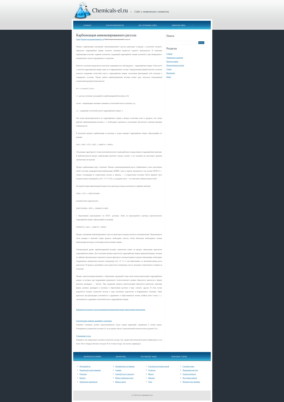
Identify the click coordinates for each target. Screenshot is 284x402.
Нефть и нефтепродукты (124, 378)
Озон (150, 381)
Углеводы (151, 370)
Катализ (82, 378)
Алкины (118, 370)
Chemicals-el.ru (110, 10)
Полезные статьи (179, 356)
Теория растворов (189, 374)
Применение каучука (190, 370)
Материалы (170, 73)
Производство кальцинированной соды (92, 39)
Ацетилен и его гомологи (124, 374)
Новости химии (172, 61)
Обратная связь (178, 25)
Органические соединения (124, 366)
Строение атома (188, 366)
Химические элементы (174, 57)
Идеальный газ (85, 366)
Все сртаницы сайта (148, 25)
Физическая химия (92, 356)
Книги (168, 77)
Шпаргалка (121, 356)
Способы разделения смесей (158, 366)
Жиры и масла (120, 381)
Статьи (78, 39)
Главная (87, 25)
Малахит (151, 378)
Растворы (83, 374)
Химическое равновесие (88, 381)
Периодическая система (175, 65)
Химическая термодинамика (90, 370)
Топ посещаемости (115, 25)
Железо (151, 374)
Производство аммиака (191, 381)
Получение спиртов (190, 378)
